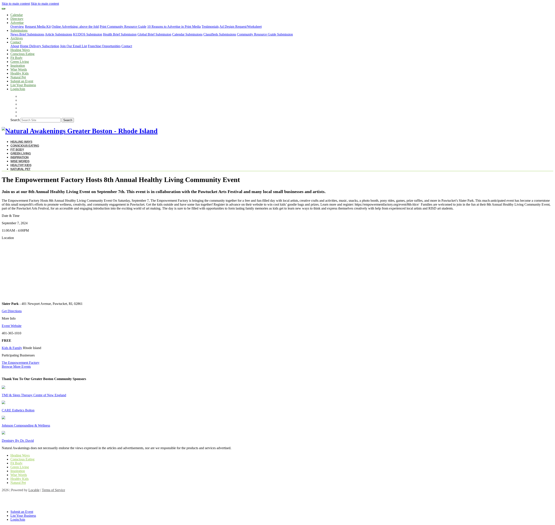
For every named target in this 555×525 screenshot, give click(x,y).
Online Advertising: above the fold (75, 26)
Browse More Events (16, 366)
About (14, 46)
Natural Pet (18, 77)
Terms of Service (53, 490)
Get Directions (12, 311)
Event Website (11, 326)
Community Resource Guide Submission (265, 34)
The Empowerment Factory (20, 362)
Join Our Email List (73, 46)
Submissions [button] (19, 30)
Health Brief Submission (120, 34)
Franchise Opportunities (104, 46)
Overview (17, 26)
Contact (126, 46)
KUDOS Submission (87, 34)
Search (15, 120)
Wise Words (18, 69)
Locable (33, 490)
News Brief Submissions (27, 34)
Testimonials (210, 26)
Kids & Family (12, 348)
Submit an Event (21, 81)
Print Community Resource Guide (123, 26)
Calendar (16, 15)
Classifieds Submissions (219, 34)
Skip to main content (16, 3)
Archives (16, 38)
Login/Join (17, 89)
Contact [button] (15, 42)
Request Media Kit (38, 26)
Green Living (19, 61)
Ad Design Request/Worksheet (240, 26)
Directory (16, 19)
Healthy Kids (19, 73)
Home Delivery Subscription (39, 46)
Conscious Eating (22, 54)
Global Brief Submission (154, 34)
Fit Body (16, 58)
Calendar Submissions (187, 34)
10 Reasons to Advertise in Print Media (174, 26)
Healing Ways (20, 50)
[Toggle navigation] (3, 8)
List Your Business (23, 85)
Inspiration (17, 65)
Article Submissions (58, 34)
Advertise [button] (17, 22)
